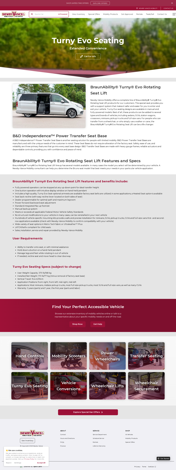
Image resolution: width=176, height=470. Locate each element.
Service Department (100, 434)
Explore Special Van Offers (86, 412)
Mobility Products (110, 14)
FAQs (62, 442)
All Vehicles (129, 434)
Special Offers (94, 14)
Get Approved (127, 14)
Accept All (41, 463)
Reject (8, 463)
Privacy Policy (29, 459)
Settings (17, 463)
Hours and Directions (67, 438)
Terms (144, 466)
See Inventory (27, 441)
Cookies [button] (151, 466)
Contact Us (168, 8)
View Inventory (78, 14)
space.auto (37, 466)
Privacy (137, 466)
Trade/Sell (150, 14)
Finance (63, 446)
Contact (63, 434)
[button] (88, 56)
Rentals (139, 14)
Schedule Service (98, 438)
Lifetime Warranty (99, 446)
